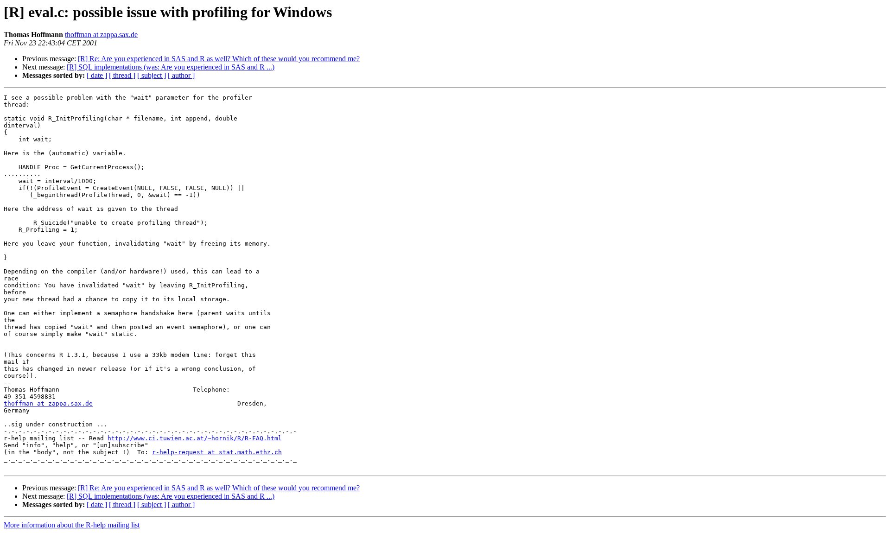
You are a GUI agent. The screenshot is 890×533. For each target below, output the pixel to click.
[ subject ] (151, 75)
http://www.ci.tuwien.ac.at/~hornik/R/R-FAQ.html (195, 438)
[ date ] (97, 75)
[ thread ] (122, 75)
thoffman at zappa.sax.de (101, 34)
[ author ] (181, 75)
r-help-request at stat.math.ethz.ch (217, 452)
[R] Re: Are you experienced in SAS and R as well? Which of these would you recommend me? (219, 59)
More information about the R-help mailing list (72, 525)
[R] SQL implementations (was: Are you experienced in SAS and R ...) (170, 67)
